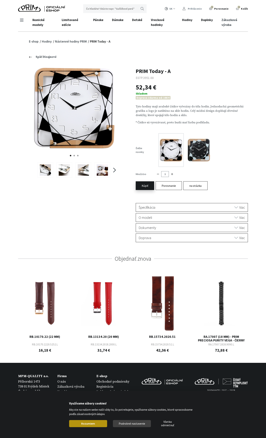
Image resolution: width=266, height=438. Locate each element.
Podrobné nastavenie (132, 423)
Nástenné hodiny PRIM (71, 41)
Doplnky (207, 20)
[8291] (83, 170)
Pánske (98, 20)
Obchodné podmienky (112, 381)
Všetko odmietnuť (167, 423)
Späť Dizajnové (46, 57)
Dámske (117, 20)
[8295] (45, 170)
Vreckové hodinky (157, 22)
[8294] (64, 170)
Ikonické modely (38, 22)
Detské (137, 20)
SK (170, 8)
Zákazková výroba (229, 22)
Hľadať (142, 8)
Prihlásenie (194, 8)
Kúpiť (145, 185)
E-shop (34, 41)
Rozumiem (88, 423)
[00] (74, 108)
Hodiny (187, 20)
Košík (243, 8)
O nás (61, 381)
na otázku (195, 185)
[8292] (102, 170)
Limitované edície (70, 22)
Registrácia (104, 387)
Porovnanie (220, 8)
